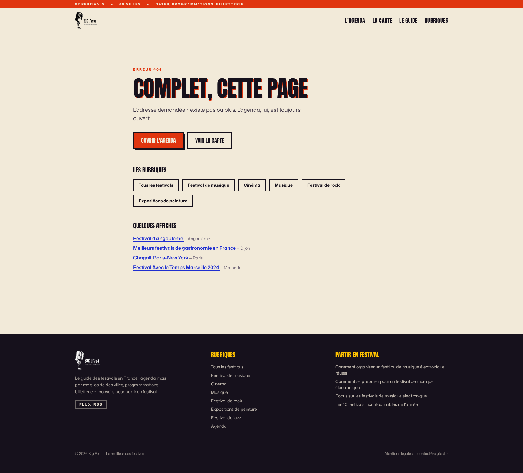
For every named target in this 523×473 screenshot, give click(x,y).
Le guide (408, 20)
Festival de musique (208, 185)
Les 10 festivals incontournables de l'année (376, 404)
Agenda (219, 426)
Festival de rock (323, 185)
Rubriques (436, 20)
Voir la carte (209, 140)
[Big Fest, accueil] (86, 20)
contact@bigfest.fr (432, 453)
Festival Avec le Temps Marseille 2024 (176, 267)
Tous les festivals (156, 185)
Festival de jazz (226, 417)
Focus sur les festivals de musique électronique (381, 396)
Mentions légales (399, 453)
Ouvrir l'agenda (158, 140)
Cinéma (252, 185)
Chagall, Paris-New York (161, 257)
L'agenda (355, 20)
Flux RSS (91, 404)
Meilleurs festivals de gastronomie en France (185, 248)
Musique (284, 185)
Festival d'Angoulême (158, 238)
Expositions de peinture (163, 201)
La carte (382, 20)
